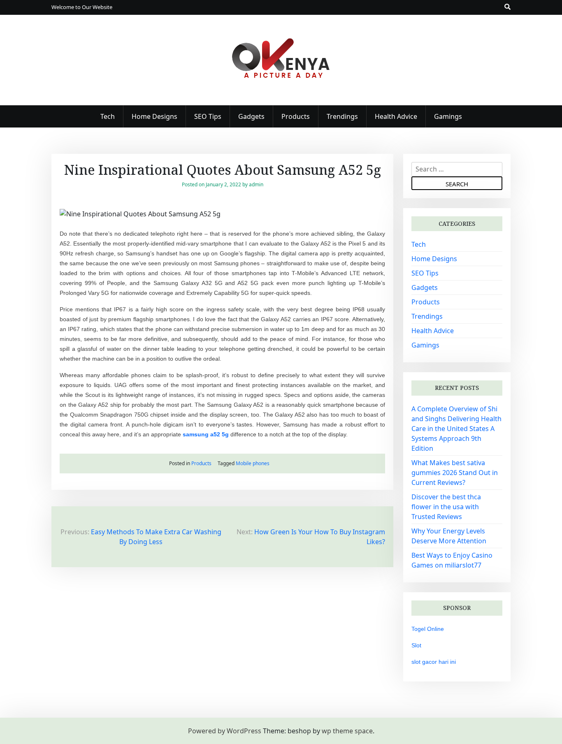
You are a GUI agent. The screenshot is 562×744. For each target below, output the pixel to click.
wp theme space (347, 730)
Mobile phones (252, 463)
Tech (107, 116)
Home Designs (154, 116)
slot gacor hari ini (433, 661)
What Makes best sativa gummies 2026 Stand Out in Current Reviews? (454, 472)
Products (295, 116)
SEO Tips (207, 116)
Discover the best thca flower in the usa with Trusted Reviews (446, 506)
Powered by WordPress (224, 730)
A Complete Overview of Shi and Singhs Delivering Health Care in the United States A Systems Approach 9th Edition (456, 428)
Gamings (448, 116)
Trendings (342, 116)
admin (256, 184)
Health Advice (396, 116)
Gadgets (251, 116)
